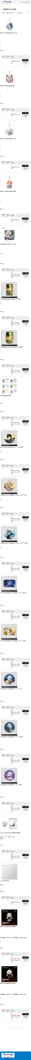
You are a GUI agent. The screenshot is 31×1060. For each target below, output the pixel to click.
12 (19, 1028)
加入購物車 (25, 60)
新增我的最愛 (25, 63)
